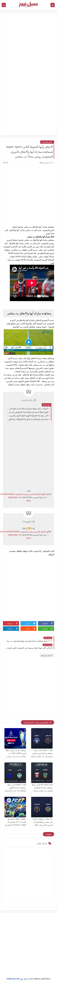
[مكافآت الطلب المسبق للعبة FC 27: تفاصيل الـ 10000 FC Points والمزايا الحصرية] (15, 807)
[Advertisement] (28, 46)
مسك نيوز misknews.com (17, 978)
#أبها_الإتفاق (41, 494)
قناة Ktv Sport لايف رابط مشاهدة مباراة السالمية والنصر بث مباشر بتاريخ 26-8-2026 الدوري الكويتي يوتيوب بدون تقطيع (42, 790)
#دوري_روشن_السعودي (25, 494)
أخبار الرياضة (47, 142)
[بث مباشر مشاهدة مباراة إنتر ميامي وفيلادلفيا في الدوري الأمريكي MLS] (42, 807)
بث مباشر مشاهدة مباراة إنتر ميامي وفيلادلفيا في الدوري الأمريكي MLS (43, 822)
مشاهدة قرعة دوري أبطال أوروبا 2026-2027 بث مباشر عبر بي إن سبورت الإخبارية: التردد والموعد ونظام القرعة (15, 756)
